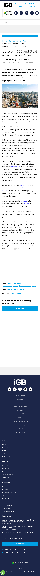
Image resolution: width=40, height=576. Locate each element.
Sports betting (25, 286)
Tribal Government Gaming (10, 511)
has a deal (23, 201)
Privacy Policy (8, 571)
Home (4, 41)
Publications (6, 456)
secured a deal (15, 167)
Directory (5, 447)
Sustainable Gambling (20, 421)
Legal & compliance (10, 286)
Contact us (5, 468)
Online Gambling (20, 289)
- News (11, 523)
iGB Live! (5, 486)
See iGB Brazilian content (8, 13)
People (20, 417)
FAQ (3, 471)
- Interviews (13, 529)
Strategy (20, 428)
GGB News (5, 502)
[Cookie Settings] (2, 572)
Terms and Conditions (30, 571)
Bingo (25, 41)
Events (4, 450)
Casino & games (15, 41)
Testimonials (6, 478)
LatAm (12, 293)
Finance (20, 403)
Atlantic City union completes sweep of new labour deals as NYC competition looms (18, 520)
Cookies (18, 571)
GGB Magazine (7, 505)
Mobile (9, 289)
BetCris (26, 204)
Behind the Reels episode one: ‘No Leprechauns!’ (17, 532)
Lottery (20, 410)
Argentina (19, 293)
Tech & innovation (20, 432)
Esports (20, 399)
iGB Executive (6, 496)
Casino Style (6, 508)
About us (5, 465)
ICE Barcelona (6, 499)
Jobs (3, 453)
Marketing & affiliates (20, 414)
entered (22, 185)
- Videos (12, 533)
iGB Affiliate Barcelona (9, 493)
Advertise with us (7, 474)
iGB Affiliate (5, 489)
